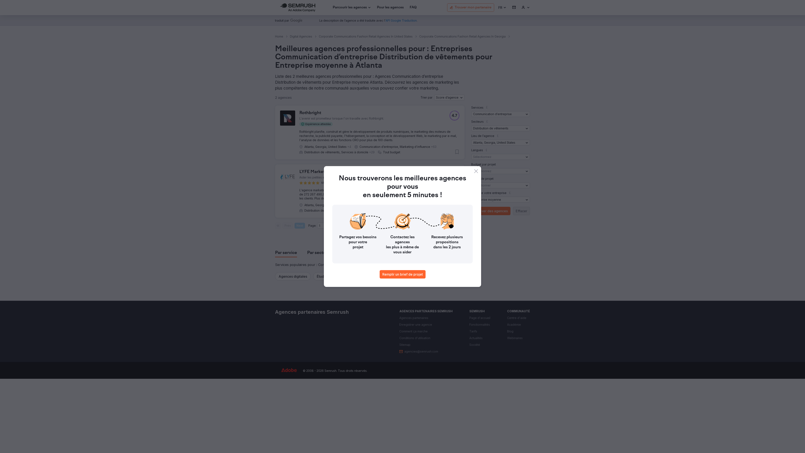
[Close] (476, 171)
